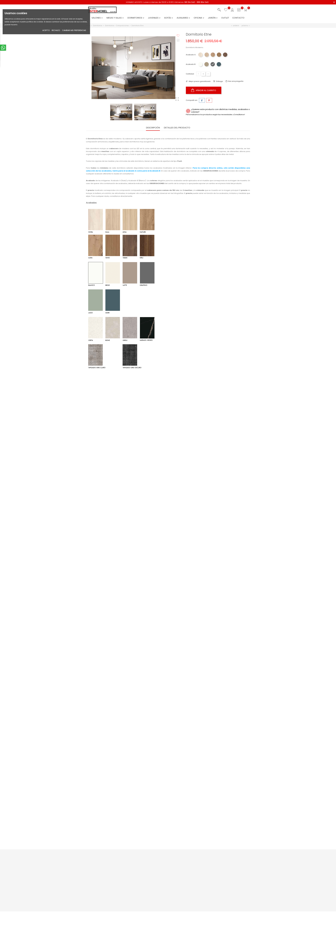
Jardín (213, 18)
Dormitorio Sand (168, 718)
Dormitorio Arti (113, 774)
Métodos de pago (163, 866)
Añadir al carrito (205, 90)
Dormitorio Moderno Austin (113, 718)
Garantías (159, 877)
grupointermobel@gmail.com (102, 883)
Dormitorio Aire (223, 661)
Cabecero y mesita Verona (222, 605)
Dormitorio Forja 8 (223, 718)
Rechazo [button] (56, 30)
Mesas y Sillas (115, 18)
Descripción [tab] (153, 127)
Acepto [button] (46, 30)
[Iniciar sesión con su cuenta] (232, 10)
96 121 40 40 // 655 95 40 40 (100, 879)
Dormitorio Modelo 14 (168, 605)
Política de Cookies (191, 874)
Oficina (199, 18)
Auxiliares (184, 18)
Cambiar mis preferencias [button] (74, 30)
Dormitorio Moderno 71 (168, 661)
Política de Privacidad (192, 870)
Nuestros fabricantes (137, 885)
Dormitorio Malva (113, 605)
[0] (226, 10)
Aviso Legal (188, 862)
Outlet (225, 18)
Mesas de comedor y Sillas (194, 902)
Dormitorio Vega (222, 427)
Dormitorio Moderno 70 (113, 549)
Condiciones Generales (193, 866)
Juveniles (154, 18)
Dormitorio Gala (113, 830)
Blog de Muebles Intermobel (140, 881)
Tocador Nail (168, 427)
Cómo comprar (162, 862)
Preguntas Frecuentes (137, 866)
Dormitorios (136, 18)
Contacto (238, 18)
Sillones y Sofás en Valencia (195, 898)
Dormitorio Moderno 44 (168, 549)
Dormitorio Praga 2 (113, 661)
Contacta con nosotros (137, 870)
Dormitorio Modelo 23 (168, 774)
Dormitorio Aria (113, 427)
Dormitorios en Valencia (193, 906)
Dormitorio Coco (222, 774)
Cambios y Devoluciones (166, 881)
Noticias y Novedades (137, 862)
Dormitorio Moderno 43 (222, 549)
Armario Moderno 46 (113, 483)
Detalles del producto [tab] (177, 127)
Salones (97, 18)
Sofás (169, 18)
